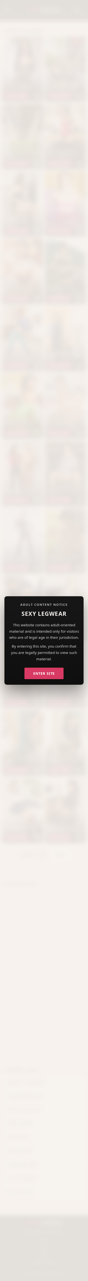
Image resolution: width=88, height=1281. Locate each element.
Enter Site (44, 673)
